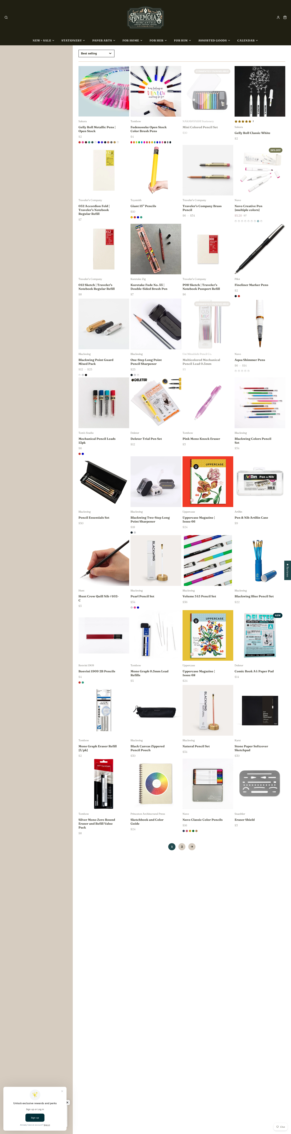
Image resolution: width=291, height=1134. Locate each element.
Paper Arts (102, 40)
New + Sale (42, 40)
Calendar (246, 40)
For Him (181, 40)
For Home (130, 40)
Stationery (71, 40)
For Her (157, 40)
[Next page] (192, 846)
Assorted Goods (212, 40)
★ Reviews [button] (287, 570)
